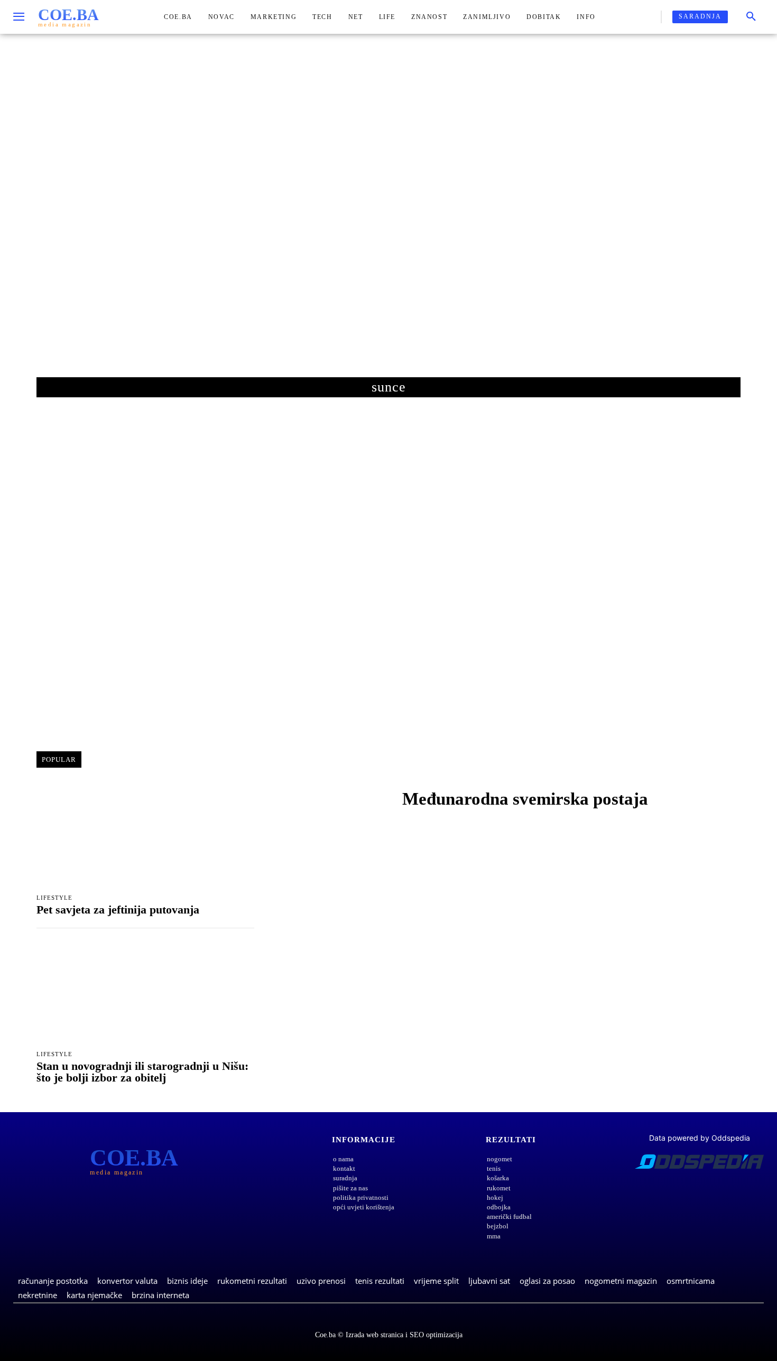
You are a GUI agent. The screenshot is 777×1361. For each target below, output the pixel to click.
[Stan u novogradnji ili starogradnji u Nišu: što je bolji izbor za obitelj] (145, 992)
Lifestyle (54, 898)
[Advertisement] (388, 216)
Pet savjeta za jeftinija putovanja (117, 909)
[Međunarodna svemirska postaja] (330, 801)
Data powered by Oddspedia (699, 1137)
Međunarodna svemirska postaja (525, 798)
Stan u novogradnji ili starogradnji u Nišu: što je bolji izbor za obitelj (142, 1071)
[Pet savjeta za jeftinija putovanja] (145, 835)
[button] (751, 17)
